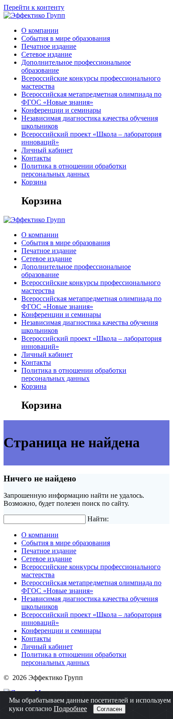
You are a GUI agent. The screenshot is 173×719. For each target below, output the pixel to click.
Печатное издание (48, 46)
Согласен (109, 709)
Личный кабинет (47, 150)
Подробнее (70, 708)
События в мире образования (65, 38)
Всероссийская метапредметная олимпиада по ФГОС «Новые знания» (91, 98)
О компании (40, 30)
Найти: (98, 519)
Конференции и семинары (61, 110)
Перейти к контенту (34, 7)
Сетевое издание (46, 54)
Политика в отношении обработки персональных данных (73, 170)
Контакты (36, 158)
